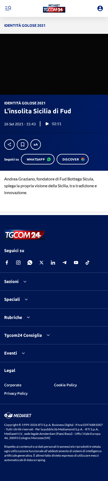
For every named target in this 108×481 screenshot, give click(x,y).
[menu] (8, 8)
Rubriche (13, 317)
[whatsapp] (30, 262)
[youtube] (76, 262)
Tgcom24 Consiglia (23, 335)
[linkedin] (53, 262)
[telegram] (64, 262)
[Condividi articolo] (9, 144)
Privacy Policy (16, 393)
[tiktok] (87, 262)
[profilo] (100, 8)
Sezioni (11, 281)
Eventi (10, 353)
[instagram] (18, 262)
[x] (41, 262)
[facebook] (6, 262)
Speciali (12, 299)
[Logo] (54, 8)
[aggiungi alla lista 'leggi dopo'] (22, 144)
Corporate (12, 385)
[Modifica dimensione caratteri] (35, 144)
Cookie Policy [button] (65, 385)
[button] (54, 8)
